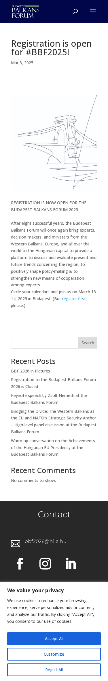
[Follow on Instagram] (45, 563)
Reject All (54, 669)
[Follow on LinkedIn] (70, 563)
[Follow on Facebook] (19, 563)
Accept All (54, 638)
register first (74, 298)
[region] (54, 631)
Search (88, 342)
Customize (54, 654)
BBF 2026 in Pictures (30, 371)
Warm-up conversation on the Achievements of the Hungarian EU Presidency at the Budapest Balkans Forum (53, 447)
